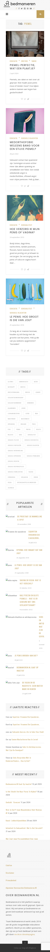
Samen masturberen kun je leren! (25, 739)
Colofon (9, 865)
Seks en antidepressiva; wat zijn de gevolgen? (41, 626)
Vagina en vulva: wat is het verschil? (30, 582)
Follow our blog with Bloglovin (25, 948)
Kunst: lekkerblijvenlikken (16, 820)
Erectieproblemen (13, 392)
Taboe (34, 61)
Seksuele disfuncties (31, 440)
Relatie (38, 429)
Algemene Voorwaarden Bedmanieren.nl (21, 887)
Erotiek (24, 61)
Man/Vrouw (11, 419)
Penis (34, 424)
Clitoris (10, 382)
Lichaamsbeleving (14, 413)
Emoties (22, 387)
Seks (20, 435)
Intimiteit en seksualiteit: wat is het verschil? (24, 828)
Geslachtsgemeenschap (15, 397)
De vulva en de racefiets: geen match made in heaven (32, 685)
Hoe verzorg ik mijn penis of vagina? (25, 230)
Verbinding (11, 477)
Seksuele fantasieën (14, 445)
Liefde (27, 413)
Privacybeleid (11, 880)
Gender (38, 392)
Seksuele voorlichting (15, 472)
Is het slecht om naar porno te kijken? (21, 791)
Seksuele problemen (33, 456)
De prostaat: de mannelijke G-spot (29, 518)
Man (36, 413)
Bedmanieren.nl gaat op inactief (27, 669)
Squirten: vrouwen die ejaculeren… (34, 534)
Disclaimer (10, 872)
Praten (28, 429)
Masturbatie (25, 419)
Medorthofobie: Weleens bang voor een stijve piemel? (24, 145)
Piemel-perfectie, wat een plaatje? (22, 66)
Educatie (13, 61)
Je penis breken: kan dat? (26, 655)
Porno (18, 429)
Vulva (10, 482)
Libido (23, 408)
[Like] (22, 99)
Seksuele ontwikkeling (15, 451)
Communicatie (23, 382)
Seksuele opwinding (14, 456)
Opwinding (11, 424)
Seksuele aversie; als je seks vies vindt (28, 731)
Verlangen (24, 477)
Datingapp (11, 387)
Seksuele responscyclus (16, 466)
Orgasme (23, 424)
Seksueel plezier (13, 440)
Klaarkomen (12, 408)
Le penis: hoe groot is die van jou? (24, 318)
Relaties (10, 435)
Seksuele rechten (13, 461)
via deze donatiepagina (24, 934)
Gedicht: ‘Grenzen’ (13, 802)
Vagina (31, 472)
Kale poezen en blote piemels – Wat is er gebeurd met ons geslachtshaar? (29, 600)
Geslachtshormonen (14, 403)
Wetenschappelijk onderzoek (26, 482)
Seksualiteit (26, 225)
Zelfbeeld (11, 488)
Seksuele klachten (29, 138)
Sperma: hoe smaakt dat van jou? (29, 551)
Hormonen (30, 403)
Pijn (9, 429)
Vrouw (36, 477)
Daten (36, 382)
